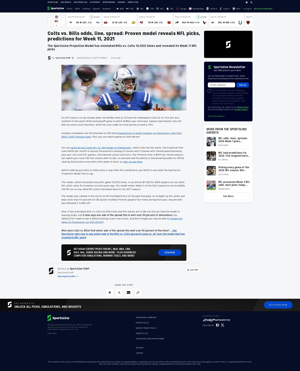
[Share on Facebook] (110, 292)
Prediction (133, 2)
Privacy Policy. (241, 109)
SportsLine (53, 2)
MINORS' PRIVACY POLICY (146, 328)
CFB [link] (152, 8)
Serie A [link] (213, 8)
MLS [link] (238, 8)
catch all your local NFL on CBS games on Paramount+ (101, 147)
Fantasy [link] (86, 8)
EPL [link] (172, 8)
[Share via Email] (128, 292)
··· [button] (244, 8)
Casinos (121, 2)
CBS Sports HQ (80, 2)
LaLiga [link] (183, 8)
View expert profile (66, 276)
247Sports (95, 2)
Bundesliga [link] (198, 8)
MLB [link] (122, 8)
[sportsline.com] (56, 8)
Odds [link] (77, 8)
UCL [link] (162, 8)
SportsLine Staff (80, 268)
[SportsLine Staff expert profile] (51, 271)
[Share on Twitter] (119, 292)
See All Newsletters (216, 116)
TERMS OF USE (142, 333)
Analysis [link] (106, 8)
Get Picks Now (278, 305)
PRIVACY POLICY (142, 323)
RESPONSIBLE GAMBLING (146, 317)
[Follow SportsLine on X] (222, 325)
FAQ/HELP (140, 348)
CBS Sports (65, 2)
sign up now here (132, 161)
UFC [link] (132, 8)
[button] (56, 20)
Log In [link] (249, 8)
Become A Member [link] (263, 8)
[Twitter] (251, 2)
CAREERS (139, 353)
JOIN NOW (169, 252)
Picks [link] (69, 8)
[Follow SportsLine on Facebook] (217, 325)
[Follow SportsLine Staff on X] (73, 58)
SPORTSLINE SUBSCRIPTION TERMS (150, 339)
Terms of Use (242, 107)
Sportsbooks (108, 2)
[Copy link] (138, 292)
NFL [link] (142, 8)
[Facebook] (247, 2)
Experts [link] (96, 8)
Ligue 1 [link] (226, 8)
